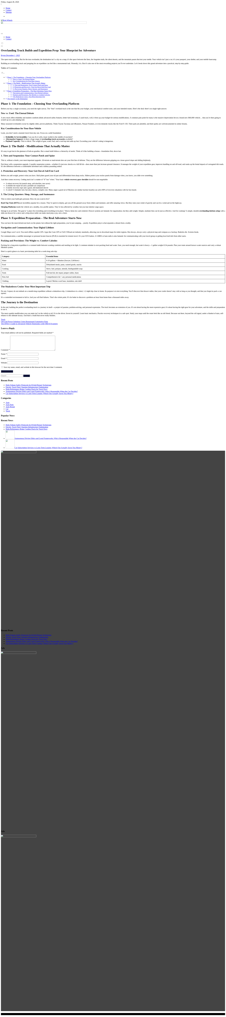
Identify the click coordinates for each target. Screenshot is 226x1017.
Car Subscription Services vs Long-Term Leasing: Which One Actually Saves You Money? (39, 394)
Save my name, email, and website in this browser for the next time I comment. (33, 367)
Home (8, 8)
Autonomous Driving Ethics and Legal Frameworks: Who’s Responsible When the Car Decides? (42, 391)
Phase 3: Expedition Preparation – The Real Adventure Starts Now (29, 91)
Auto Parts (10, 405)
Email (4, 358)
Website (4, 363)
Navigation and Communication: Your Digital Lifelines (30, 93)
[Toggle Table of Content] (2, 73)
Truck (3, 319)
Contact (8, 10)
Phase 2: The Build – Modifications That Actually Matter (26, 83)
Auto (7, 403)
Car (7, 409)
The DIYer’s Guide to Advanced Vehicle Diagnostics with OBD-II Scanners (29, 324)
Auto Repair (10, 407)
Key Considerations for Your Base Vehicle (26, 81)
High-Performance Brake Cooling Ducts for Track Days (26, 389)
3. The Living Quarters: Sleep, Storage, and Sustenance (30, 89)
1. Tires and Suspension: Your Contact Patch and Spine (30, 85)
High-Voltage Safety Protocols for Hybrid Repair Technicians (28, 385)
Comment (5, 350)
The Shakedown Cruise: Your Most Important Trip (29, 97)
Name (4, 354)
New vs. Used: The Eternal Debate (24, 79)
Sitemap (9, 12)
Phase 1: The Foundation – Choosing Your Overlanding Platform (29, 77)
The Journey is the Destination (17, 99)
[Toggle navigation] (2, 33)
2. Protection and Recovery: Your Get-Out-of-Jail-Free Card (32, 87)
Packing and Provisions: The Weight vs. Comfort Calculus (31, 95)
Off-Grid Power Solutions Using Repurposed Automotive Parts (24, 322)
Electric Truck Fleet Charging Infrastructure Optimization (27, 387)
